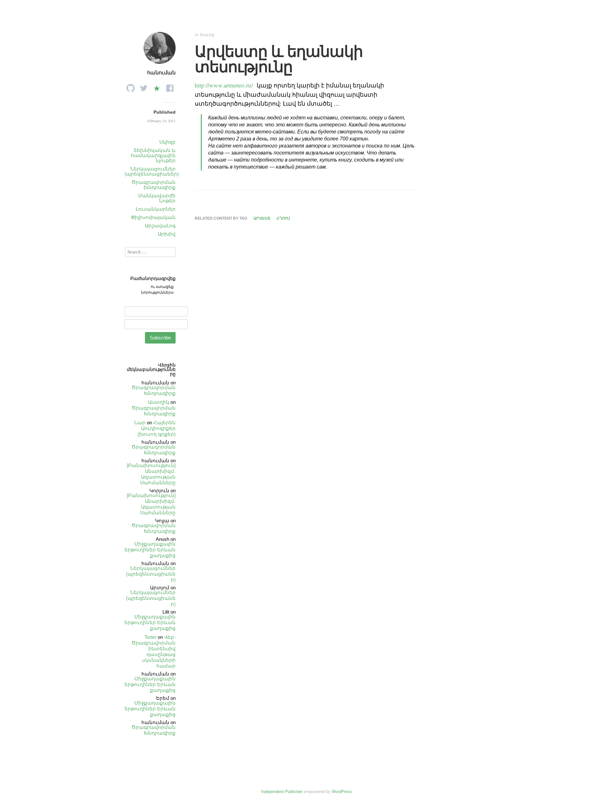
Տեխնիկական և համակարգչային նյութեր (153, 155)
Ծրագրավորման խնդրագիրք (154, 184)
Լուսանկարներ (156, 209)
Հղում (283, 218)
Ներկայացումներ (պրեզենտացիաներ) (152, 171)
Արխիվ (167, 234)
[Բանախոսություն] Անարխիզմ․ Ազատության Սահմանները (151, 474)
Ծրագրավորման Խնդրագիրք (154, 390)
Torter (150, 637)
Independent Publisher (281, 791)
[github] (130, 86)
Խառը (207, 34)
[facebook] (170, 86)
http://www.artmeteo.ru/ (224, 85)
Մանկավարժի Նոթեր (157, 198)
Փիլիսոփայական (153, 217)
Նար (140, 422)
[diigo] (157, 86)
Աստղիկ (158, 402)
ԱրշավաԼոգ (160, 225)
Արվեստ (262, 218)
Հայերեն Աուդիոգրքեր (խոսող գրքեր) (157, 428)
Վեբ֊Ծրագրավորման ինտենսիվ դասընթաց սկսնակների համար (154, 651)
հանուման (161, 72)
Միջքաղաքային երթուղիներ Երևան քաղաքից (150, 549)
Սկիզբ (167, 142)
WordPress (342, 791)
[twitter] (143, 86)
